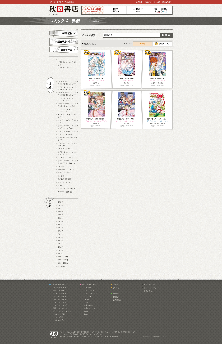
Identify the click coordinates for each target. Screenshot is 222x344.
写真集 (60, 185)
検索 (166, 35)
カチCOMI (87, 296)
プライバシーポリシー (151, 288)
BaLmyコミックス (64, 149)
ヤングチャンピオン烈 (60, 305)
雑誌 (115, 10)
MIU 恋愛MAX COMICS (66, 169)
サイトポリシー (149, 284)
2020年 (60, 221)
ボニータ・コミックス (65, 157)
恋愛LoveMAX (88, 305)
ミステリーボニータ (90, 293)
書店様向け (117, 300)
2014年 (60, 241)
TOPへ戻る (53, 14)
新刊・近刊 (63, 33)
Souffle (86, 311)
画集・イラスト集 (64, 182)
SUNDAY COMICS (64, 179)
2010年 (60, 253)
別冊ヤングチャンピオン (61, 308)
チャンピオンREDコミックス (68, 131)
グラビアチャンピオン (60, 293)
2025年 (60, 205)
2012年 (60, 247)
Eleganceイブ (88, 299)
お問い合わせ (148, 291)
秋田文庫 (61, 176)
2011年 (60, 250)
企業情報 (139, 2)
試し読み (162, 44)
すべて (142, 44)
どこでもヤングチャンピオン (62, 311)
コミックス (93, 10)
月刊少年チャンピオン (60, 296)
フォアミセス (88, 302)
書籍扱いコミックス (65, 173)
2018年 (60, 228)
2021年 (60, 218)
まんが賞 (157, 2)
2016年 (60, 234)
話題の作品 (63, 49)
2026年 (60, 202)
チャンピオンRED (59, 314)
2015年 (60, 237)
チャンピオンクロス (59, 320)
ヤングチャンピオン (59, 302)
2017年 (60, 231)
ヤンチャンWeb (58, 317)
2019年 (60, 224)
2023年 (60, 212)
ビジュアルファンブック (66, 189)
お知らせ (138, 10)
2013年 (60, 244)
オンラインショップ (160, 10)
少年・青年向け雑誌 (58, 284)
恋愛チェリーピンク (90, 308)
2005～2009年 (63, 257)
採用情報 (148, 2)
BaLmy (86, 314)
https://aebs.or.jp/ (115, 336)
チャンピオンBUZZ (59, 290)
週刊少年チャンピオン (60, 287)
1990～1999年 (63, 263)
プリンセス (87, 287)
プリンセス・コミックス (66, 134)
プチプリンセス (89, 290)
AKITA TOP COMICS (65, 192)
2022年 (60, 215)
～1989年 (61, 266)
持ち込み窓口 (167, 2)
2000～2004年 (63, 260)
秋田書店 (63, 10)
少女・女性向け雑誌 (89, 284)
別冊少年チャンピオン (60, 299)
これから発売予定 (63, 41)
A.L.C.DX (61, 166)
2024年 (60, 208)
